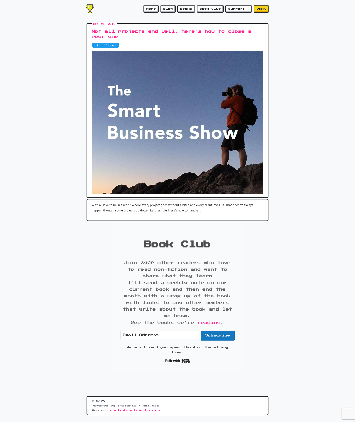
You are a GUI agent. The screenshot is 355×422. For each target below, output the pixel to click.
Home (151, 9)
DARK (261, 9)
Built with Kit (177, 361)
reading (209, 322)
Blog (168, 9)
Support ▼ (238, 9)
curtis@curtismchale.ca (136, 410)
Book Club (210, 9)
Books (186, 9)
